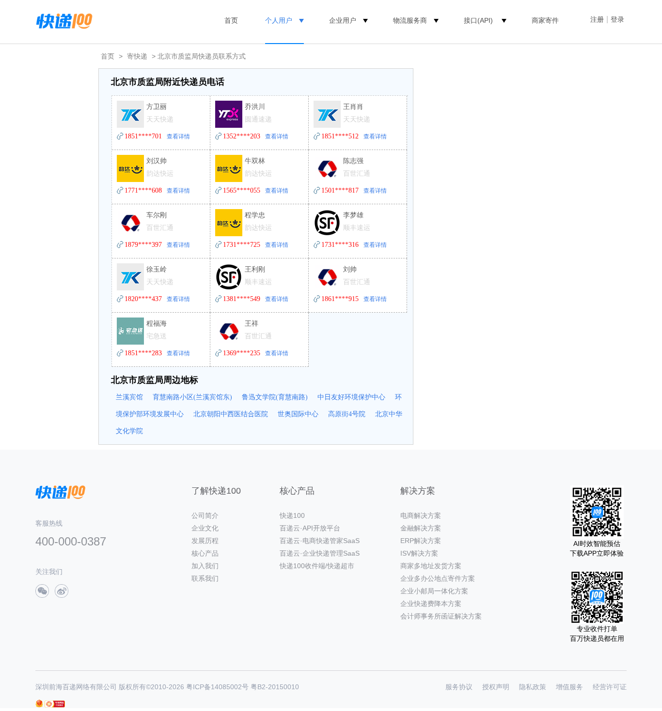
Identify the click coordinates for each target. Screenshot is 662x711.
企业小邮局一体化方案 (434, 591)
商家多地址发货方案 (430, 566)
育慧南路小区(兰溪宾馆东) (192, 397)
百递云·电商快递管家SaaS (320, 541)
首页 (231, 20)
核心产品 (205, 553)
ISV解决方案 (419, 553)
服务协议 (459, 687)
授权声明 (495, 687)
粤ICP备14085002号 (217, 687)
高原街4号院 (346, 414)
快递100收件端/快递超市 (317, 566)
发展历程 (205, 541)
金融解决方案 (420, 528)
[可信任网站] (55, 704)
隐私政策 (532, 687)
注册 (597, 19)
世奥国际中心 (298, 414)
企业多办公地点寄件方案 (437, 578)
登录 (617, 19)
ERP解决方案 (420, 541)
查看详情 (178, 136)
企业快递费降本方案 (430, 603)
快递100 (292, 515)
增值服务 (569, 687)
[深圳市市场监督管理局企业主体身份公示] (39, 703)
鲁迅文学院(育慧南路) (275, 397)
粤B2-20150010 (275, 687)
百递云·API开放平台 (310, 528)
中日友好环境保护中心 (351, 397)
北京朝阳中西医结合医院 (230, 414)
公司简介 (205, 515)
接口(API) (478, 20)
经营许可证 (610, 687)
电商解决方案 (420, 515)
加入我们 (205, 566)
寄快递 (137, 56)
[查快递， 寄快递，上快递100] (62, 20)
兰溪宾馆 (129, 397)
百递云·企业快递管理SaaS (320, 553)
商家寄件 (545, 20)
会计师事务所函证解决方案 (441, 616)
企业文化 (205, 528)
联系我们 (205, 578)
